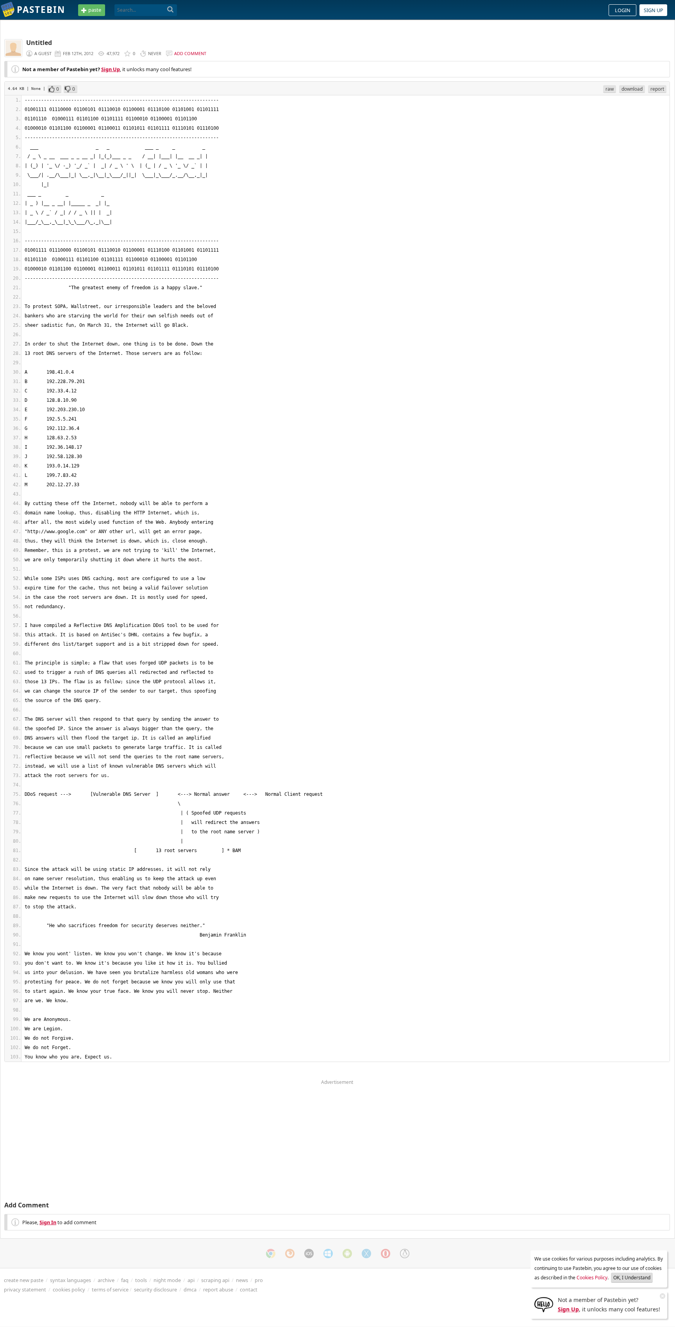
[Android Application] (347, 1253)
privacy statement (25, 1289)
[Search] (170, 10)
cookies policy (69, 1289)
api (191, 1280)
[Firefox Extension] (290, 1253)
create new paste (23, 1280)
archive (106, 1280)
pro (259, 1280)
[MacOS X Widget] (366, 1253)
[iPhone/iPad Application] (309, 1253)
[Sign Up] (543, 1304)
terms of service (110, 1289)
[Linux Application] (404, 1253)
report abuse (218, 1289)
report (657, 89)
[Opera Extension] (385, 1253)
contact (248, 1289)
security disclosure (155, 1289)
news (242, 1280)
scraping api (215, 1280)
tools (141, 1280)
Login (622, 10)
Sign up (653, 10)
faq (125, 1280)
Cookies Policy (592, 1277)
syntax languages (70, 1280)
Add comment (190, 53)
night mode (167, 1280)
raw (609, 89)
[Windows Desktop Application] (328, 1253)
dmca (190, 1289)
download (632, 89)
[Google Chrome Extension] (270, 1253)
